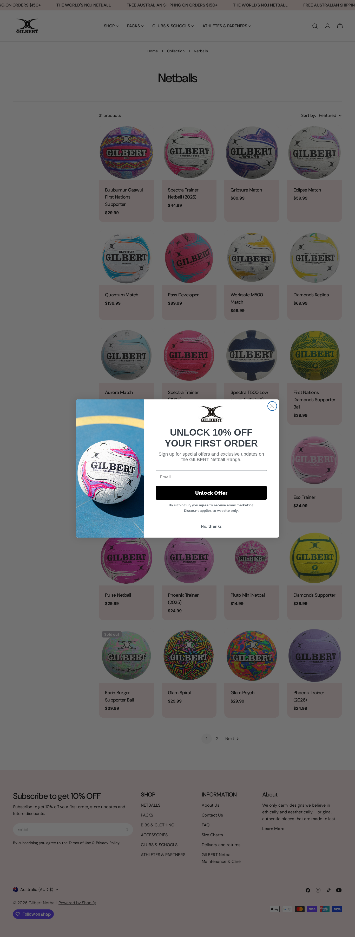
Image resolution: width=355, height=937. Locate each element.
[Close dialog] (272, 406)
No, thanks (211, 526)
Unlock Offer (211, 493)
